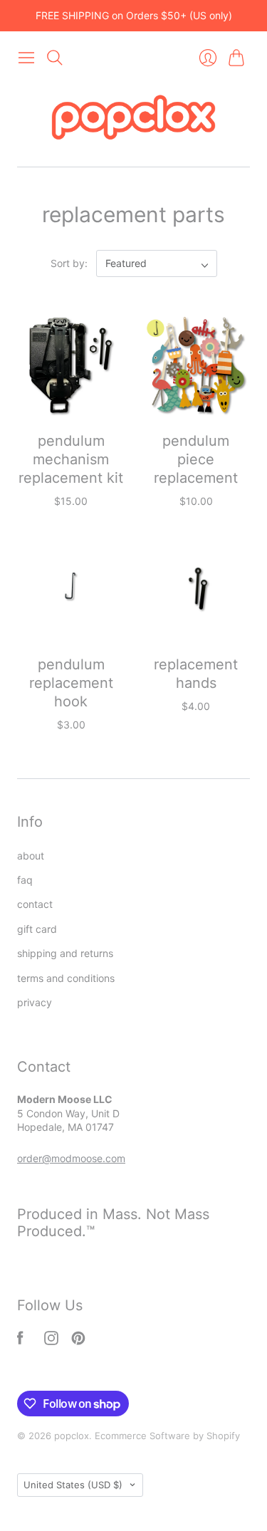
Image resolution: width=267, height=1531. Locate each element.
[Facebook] (20, 1341)
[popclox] (133, 119)
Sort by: (70, 263)
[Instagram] (51, 1341)
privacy (34, 1002)
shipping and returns (65, 953)
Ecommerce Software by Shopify (167, 1435)
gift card (37, 929)
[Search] (54, 57)
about (30, 856)
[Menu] (26, 58)
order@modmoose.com (71, 1158)
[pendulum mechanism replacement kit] (71, 365)
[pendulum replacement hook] (71, 589)
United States (72, 1484)
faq (25, 880)
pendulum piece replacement (196, 459)
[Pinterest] (78, 1341)
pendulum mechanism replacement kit (71, 459)
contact (35, 904)
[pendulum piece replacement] (196, 365)
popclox (71, 1435)
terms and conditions (66, 978)
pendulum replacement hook (71, 683)
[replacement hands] (196, 589)
